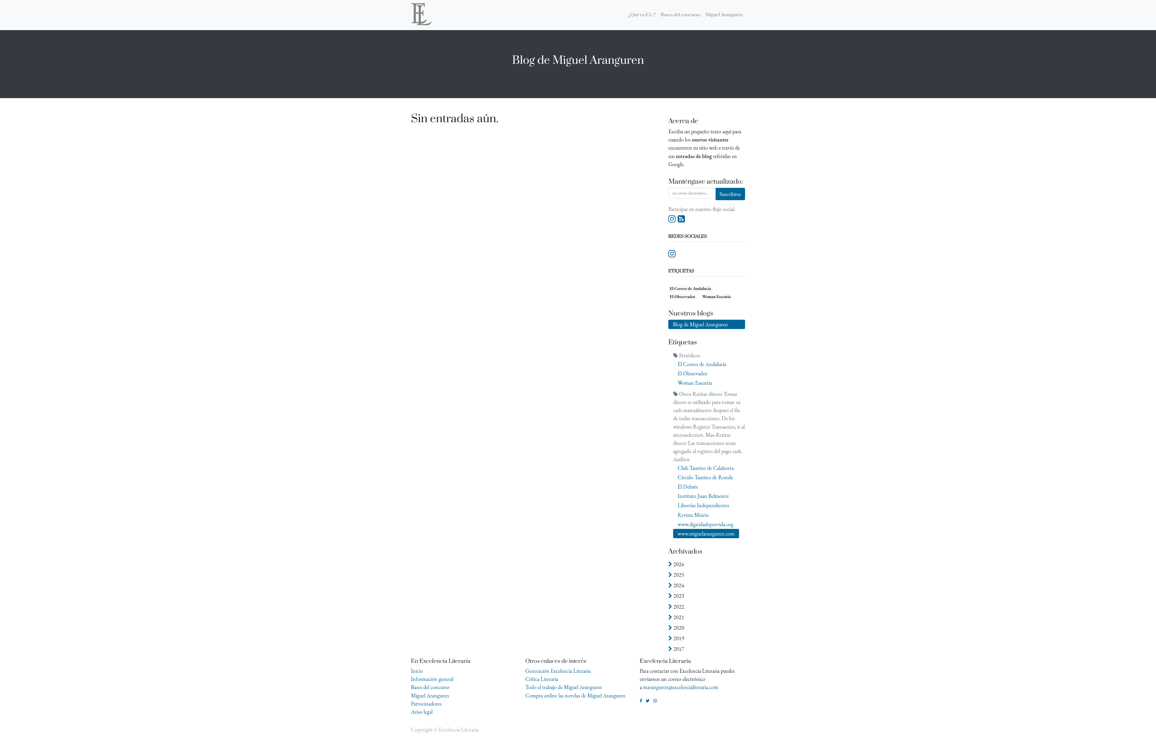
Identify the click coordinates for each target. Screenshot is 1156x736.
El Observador (682, 296)
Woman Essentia (716, 296)
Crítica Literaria (541, 678)
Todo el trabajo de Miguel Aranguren (563, 687)
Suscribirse (730, 194)
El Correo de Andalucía (690, 288)
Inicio (417, 670)
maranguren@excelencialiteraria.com (680, 687)
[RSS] (681, 219)
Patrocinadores (426, 703)
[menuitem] (642, 15)
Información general (432, 678)
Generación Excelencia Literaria (558, 670)
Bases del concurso (430, 687)
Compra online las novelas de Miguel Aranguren (575, 695)
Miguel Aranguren (430, 695)
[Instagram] (672, 219)
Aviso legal (422, 711)
